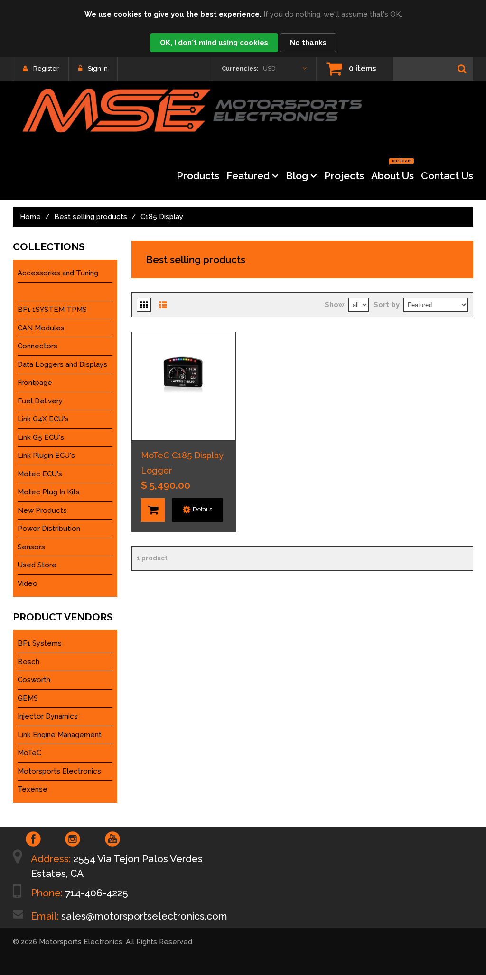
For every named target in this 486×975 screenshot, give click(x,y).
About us (392, 173)
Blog (297, 176)
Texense (32, 789)
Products (198, 176)
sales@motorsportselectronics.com (144, 916)
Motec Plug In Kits (49, 492)
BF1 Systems (40, 643)
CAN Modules (41, 328)
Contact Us (447, 176)
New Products (42, 510)
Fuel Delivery (40, 401)
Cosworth (34, 679)
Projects (344, 176)
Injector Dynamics (48, 716)
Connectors (37, 346)
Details (202, 509)
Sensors (31, 547)
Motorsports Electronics (59, 771)
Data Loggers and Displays (62, 364)
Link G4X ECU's (43, 419)
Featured (248, 176)
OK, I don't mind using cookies (214, 42)
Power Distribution (49, 528)
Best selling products (90, 216)
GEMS (28, 698)
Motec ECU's (40, 474)
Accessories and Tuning (58, 273)
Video (27, 583)
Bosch (28, 661)
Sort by (387, 305)
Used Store (37, 565)
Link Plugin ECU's (46, 455)
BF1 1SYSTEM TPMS (52, 309)
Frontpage (35, 382)
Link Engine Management (60, 734)
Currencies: (240, 68)
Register (46, 68)
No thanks (308, 42)
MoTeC (29, 752)
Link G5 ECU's (41, 437)
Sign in (98, 68)
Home (30, 216)
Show (335, 305)
